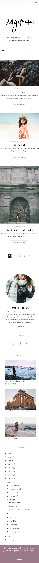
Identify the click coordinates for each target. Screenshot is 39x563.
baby (12, 141)
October (13, 492)
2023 (10, 453)
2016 (10, 475)
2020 (10, 460)
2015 (10, 478)
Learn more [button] (8, 553)
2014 (10, 482)
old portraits (19, 89)
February (13, 528)
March (12, 525)
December (14, 485)
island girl (19, 144)
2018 (10, 468)
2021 (10, 457)
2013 (10, 536)
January (13, 532)
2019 (10, 464)
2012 (10, 540)
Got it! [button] (19, 559)
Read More (20, 326)
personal (24, 141)
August (13, 496)
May (12, 517)
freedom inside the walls (19, 230)
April (12, 521)
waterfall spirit (19, 92)
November (14, 489)
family (17, 141)
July (11, 500)
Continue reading (19, 104)
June (12, 514)
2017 (10, 471)
